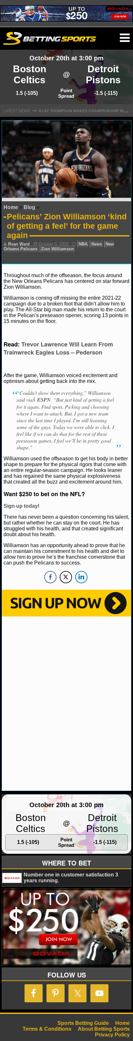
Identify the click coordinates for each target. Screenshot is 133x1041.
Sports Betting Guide (83, 1023)
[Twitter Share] (66, 577)
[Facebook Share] (50, 577)
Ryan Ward (19, 244)
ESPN (44, 399)
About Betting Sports (104, 1029)
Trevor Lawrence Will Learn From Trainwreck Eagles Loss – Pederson (58, 348)
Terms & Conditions (47, 1029)
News (96, 244)
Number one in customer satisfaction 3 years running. (71, 877)
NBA (83, 244)
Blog (29, 207)
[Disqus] (66, 703)
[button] (125, 38)
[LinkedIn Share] (81, 577)
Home (11, 207)
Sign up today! (21, 506)
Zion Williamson (57, 248)
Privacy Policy (112, 1034)
